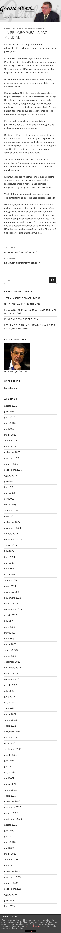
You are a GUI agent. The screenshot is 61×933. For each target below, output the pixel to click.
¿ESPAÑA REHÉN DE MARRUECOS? (22, 298)
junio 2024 (9, 557)
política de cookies (34, 926)
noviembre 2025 (12, 458)
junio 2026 (9, 417)
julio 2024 (9, 551)
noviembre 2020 (12, 807)
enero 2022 (10, 726)
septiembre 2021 (12, 749)
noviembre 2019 (12, 877)
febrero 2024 (11, 580)
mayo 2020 (10, 842)
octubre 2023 (11, 603)
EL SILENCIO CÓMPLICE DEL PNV (21, 319)
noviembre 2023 (12, 598)
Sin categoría (10, 388)
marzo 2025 (10, 504)
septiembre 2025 (13, 470)
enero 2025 (10, 516)
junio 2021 (9, 766)
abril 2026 (9, 429)
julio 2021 (9, 760)
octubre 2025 (11, 464)
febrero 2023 (11, 650)
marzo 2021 (10, 784)
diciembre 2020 (12, 801)
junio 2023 (9, 627)
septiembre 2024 (13, 539)
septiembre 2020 (13, 819)
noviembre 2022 (12, 667)
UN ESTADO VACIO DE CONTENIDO (22, 304)
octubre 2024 (11, 533)
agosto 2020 (10, 825)
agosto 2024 (10, 545)
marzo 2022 (10, 714)
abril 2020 (9, 848)
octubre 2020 (11, 813)
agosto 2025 (10, 475)
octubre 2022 (11, 673)
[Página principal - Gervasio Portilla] (30, 11)
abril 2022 (9, 708)
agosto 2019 (10, 894)
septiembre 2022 (13, 679)
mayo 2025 (10, 493)
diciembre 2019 (12, 871)
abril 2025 (9, 499)
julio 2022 (9, 691)
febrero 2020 (11, 859)
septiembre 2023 (13, 609)
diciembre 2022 (12, 662)
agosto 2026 (10, 406)
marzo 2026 (10, 435)
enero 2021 (10, 796)
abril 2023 (9, 638)
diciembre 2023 (12, 592)
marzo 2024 (10, 574)
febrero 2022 (11, 720)
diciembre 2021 (12, 731)
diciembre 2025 (12, 452)
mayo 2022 (9, 702)
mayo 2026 (10, 423)
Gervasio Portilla (33, 29)
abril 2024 (9, 568)
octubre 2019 (11, 883)
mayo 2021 (9, 772)
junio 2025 (9, 487)
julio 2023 (9, 621)
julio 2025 (9, 481)
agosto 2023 (10, 615)
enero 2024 (10, 586)
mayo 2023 (10, 633)
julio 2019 (9, 900)
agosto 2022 (10, 685)
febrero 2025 (11, 510)
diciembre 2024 (12, 522)
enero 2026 (10, 446)
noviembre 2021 (12, 737)
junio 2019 (9, 906)
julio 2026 (9, 411)
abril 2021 (9, 778)
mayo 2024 (10, 563)
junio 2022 (9, 696)
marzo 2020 (10, 854)
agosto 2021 (10, 755)
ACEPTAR (30, 931)
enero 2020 (10, 865)
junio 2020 (9, 836)
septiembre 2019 (13, 889)
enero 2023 (10, 656)
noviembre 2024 (12, 528)
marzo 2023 (10, 644)
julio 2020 (9, 830)
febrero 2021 (10, 790)
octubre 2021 (11, 743)
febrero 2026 (11, 440)
